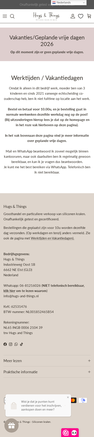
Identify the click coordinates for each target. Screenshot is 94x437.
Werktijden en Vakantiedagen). (52, 238)
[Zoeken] (14, 16)
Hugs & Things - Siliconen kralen (31, 421)
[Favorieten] (81, 16)
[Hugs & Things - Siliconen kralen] (46, 16)
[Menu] (5, 16)
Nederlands (63, 2)
